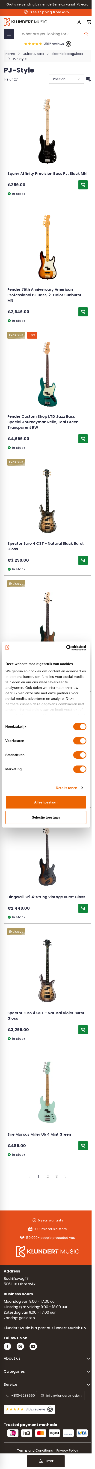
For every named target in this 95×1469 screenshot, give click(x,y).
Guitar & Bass (33, 53)
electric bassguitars (67, 53)
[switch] (79, 740)
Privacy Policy (67, 1450)
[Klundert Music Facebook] (7, 1346)
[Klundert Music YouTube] (33, 1346)
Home (10, 53)
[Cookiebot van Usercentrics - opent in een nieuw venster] (66, 648)
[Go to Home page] (30, 22)
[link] (29, 1176)
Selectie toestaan (46, 817)
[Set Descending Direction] (88, 79)
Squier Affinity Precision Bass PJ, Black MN (46, 174)
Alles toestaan (45, 802)
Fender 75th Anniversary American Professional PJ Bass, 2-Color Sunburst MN (44, 295)
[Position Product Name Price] (66, 79)
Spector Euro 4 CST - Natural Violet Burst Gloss (45, 1016)
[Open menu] (9, 34)
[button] (46, 1461)
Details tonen (66, 788)
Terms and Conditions (35, 1450)
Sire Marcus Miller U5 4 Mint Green (39, 1134)
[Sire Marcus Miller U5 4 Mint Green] (47, 1092)
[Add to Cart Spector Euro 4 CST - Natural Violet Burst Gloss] (83, 1029)
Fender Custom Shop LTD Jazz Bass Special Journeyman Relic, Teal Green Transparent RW (42, 422)
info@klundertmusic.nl (64, 1395)
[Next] (65, 1176)
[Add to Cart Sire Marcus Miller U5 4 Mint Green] (83, 1145)
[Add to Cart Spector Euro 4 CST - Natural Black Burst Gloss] (83, 560)
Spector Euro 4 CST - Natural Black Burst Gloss (45, 546)
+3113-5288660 (23, 1395)
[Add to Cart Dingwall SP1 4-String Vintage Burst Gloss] (83, 908)
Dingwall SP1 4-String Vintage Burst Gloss (46, 897)
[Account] (79, 22)
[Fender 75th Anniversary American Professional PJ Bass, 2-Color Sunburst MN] (47, 247)
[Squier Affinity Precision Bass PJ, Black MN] (47, 131)
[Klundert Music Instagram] (20, 1346)
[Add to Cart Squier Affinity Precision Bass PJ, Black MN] (83, 184)
